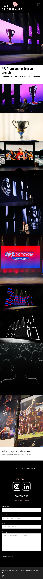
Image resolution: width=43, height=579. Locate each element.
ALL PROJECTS (20, 468)
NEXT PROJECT (32, 468)
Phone (4, 515)
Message (5, 532)
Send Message (8, 556)
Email (4, 523)
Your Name (6, 506)
